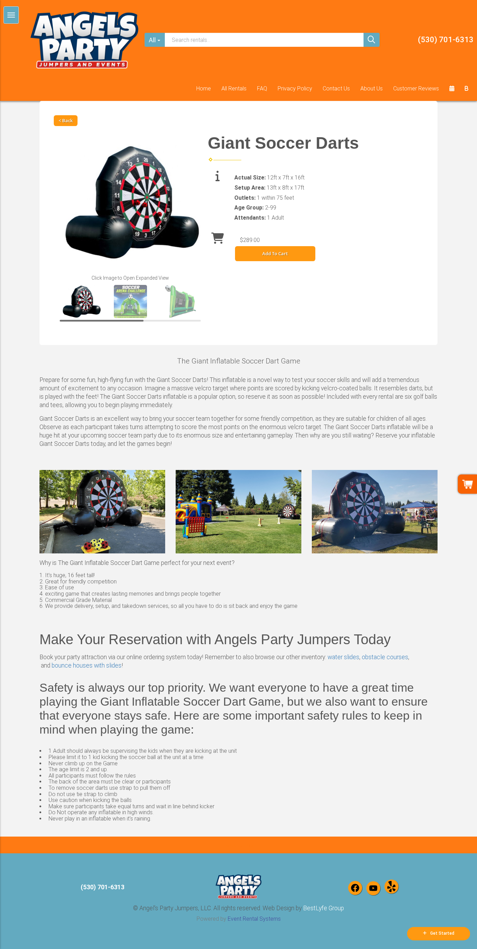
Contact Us (336, 88)
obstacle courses (385, 657)
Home (203, 88)
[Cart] (467, 88)
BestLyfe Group (323, 908)
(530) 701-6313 (446, 39)
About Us (371, 88)
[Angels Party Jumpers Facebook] (355, 888)
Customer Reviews (416, 88)
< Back (66, 120)
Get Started (442, 933)
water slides (343, 657)
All (152, 40)
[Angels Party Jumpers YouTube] (373, 888)
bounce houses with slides (87, 665)
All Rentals (234, 88)
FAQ (262, 88)
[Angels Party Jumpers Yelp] (391, 886)
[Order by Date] (452, 88)
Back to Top (238, 844)
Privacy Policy (295, 88)
